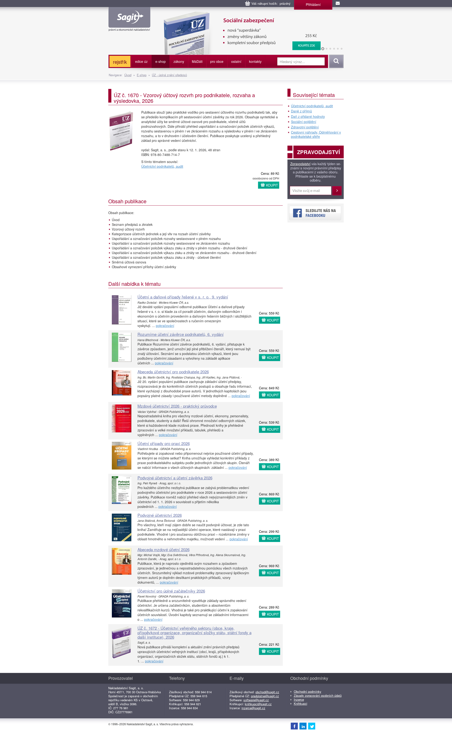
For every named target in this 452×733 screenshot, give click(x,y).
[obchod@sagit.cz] (338, 3)
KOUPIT (272, 185)
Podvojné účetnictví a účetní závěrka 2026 (174, 478)
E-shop (141, 75)
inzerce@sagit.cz (253, 708)
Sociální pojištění (303, 122)
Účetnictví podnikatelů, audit (162, 166)
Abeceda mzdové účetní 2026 (163, 549)
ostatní (236, 61)
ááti (197, 61)
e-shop (160, 61)
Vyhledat (335, 61)
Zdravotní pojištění (305, 127)
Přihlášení (313, 4)
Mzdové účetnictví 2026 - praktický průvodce (177, 406)
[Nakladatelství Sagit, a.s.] (129, 27)
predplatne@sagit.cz (265, 696)
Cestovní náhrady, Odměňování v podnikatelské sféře (316, 134)
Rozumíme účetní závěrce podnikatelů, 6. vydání (180, 334)
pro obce (216, 61)
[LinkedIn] (303, 725)
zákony (179, 61)
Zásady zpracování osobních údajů (318, 695)
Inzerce (299, 699)
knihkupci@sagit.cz (258, 704)
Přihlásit (337, 190)
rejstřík (120, 61)
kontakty (255, 61)
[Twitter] (311, 725)
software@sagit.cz (256, 700)
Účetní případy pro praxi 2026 (163, 443)
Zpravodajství (300, 164)
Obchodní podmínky (307, 691)
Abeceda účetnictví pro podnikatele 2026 (173, 371)
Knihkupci (300, 703)
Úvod (127, 75)
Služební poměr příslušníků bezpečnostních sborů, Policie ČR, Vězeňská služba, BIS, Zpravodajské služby (239, 16)
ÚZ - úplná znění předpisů (169, 75)
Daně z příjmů (301, 111)
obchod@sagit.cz (267, 692)
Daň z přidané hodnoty (308, 117)
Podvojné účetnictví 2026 (159, 515)
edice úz (141, 61)
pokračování (165, 325)
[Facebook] (294, 725)
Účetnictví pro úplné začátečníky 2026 (171, 591)
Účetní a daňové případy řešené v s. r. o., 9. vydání (182, 297)
